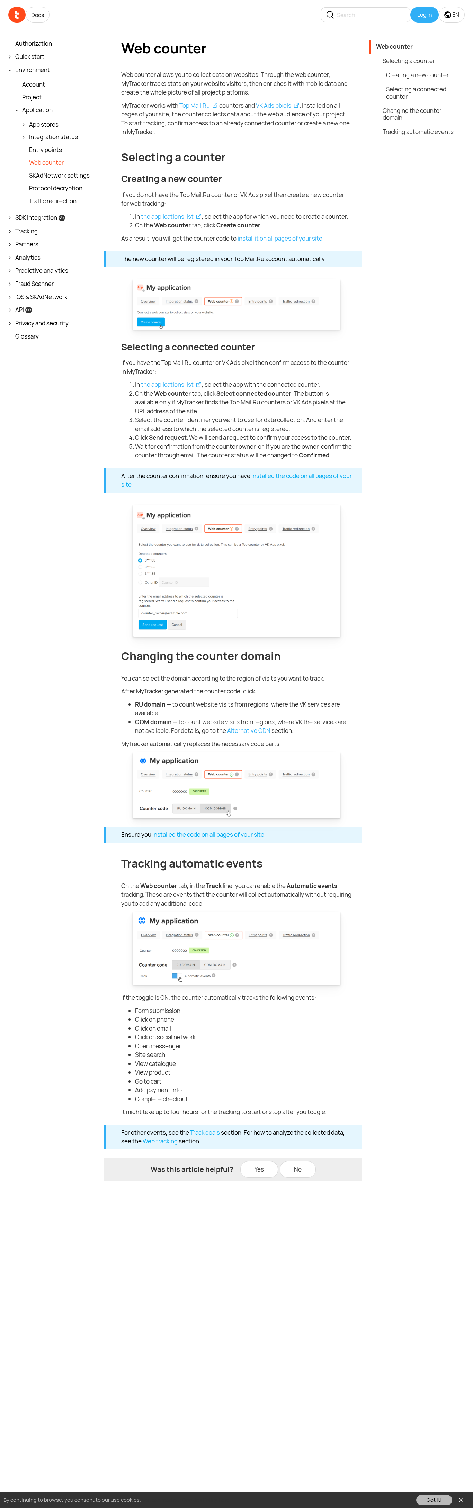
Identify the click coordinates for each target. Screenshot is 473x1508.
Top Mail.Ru (194, 105)
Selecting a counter (409, 61)
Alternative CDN (248, 731)
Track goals (205, 1133)
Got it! (434, 1499)
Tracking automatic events (418, 132)
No (298, 1169)
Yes (259, 1169)
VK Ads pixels (273, 105)
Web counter (394, 47)
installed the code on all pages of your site (208, 834)
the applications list (167, 217)
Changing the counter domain (412, 114)
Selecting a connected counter (416, 92)
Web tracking (160, 1141)
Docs (37, 15)
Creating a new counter (417, 75)
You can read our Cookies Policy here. (186, 1499)
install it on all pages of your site (280, 238)
